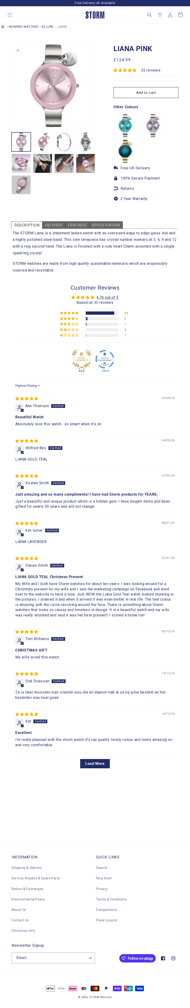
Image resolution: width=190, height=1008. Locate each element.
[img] (26, 398)
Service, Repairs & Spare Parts (36, 878)
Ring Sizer (104, 878)
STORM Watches (100, 997)
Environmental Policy (28, 899)
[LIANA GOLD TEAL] (125, 161)
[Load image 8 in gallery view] (85, 163)
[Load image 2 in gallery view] (42, 142)
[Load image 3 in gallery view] (64, 142)
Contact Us (20, 920)
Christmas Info (23, 931)
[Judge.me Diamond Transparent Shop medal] (104, 359)
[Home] (2, 26)
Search (101, 868)
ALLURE (48, 26)
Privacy (102, 889)
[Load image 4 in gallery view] (85, 142)
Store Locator (107, 920)
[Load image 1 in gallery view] (21, 142)
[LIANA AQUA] (125, 136)
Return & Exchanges (28, 889)
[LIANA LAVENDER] (153, 136)
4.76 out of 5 (107, 297)
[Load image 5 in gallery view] (21, 163)
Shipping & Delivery (27, 868)
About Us (19, 910)
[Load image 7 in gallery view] (64, 163)
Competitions (106, 910)
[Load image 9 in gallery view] (21, 185)
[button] (10, 15)
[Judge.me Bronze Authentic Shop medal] (81, 359)
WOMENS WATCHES (23, 26)
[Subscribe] (90, 957)
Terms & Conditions (111, 899)
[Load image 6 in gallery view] (42, 163)
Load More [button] (94, 763)
